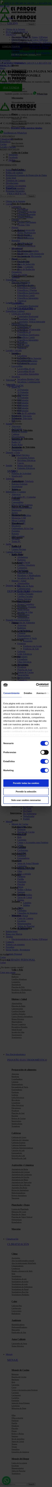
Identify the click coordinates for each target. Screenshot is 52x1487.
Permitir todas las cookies (26, 783)
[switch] (44, 752)
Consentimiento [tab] (11, 693)
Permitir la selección (26, 791)
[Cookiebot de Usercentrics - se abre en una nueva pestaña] (37, 685)
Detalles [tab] (28, 693)
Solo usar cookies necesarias (26, 800)
